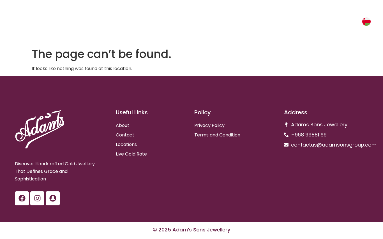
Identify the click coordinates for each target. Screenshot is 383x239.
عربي (351, 22)
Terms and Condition (217, 135)
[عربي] (366, 21)
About (122, 125)
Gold (328, 23)
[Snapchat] (53, 198)
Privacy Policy (209, 125)
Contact (125, 135)
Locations (126, 144)
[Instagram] (37, 198)
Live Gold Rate (131, 154)
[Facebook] (22, 198)
